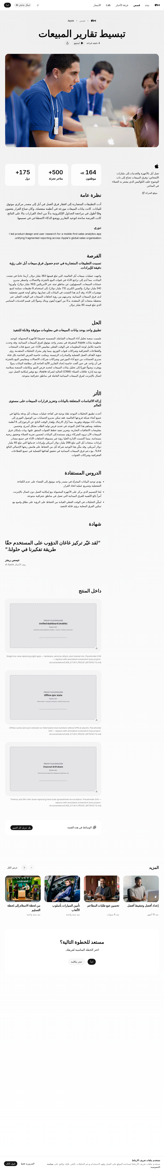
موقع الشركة (151, 193)
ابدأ (7, 5)
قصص (136, 5)
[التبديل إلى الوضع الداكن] (38, 5)
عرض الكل (12, 867)
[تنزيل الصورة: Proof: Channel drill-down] (96, 791)
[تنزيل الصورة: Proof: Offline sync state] (96, 720)
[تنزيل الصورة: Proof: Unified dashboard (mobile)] (96, 648)
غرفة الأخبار (122, 5)
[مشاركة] (67, 43)
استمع (77, 43)
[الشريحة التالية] (24, 867)
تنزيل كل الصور (19, 827)
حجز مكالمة (76, 961)
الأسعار (97, 5)
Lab (108, 5)
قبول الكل (10, 1163)
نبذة (147, 5)
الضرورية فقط (27, 1163)
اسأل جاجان (24, 5)
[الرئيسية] (157, 5)
